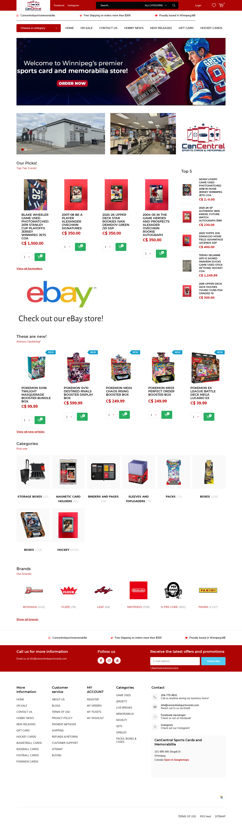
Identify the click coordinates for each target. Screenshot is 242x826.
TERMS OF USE (61, 712)
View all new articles (30, 431)
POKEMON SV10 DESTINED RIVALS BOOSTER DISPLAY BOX (78, 393)
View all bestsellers (29, 268)
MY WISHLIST (95, 718)
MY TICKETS (94, 712)
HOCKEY (68, 549)
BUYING (56, 755)
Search (174, 5)
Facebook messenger (173, 715)
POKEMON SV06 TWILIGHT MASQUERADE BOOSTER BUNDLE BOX (36, 394)
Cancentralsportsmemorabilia (38, 15)
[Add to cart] (40, 257)
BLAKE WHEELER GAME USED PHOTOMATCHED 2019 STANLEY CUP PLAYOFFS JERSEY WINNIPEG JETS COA (35, 226)
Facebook (59, 5)
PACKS (174, 496)
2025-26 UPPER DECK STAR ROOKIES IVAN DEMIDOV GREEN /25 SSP (115, 221)
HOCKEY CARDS (211, 28)
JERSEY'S (121, 701)
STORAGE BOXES (33, 496)
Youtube (117, 660)
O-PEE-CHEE (173, 607)
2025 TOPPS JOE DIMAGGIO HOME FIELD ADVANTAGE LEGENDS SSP (211, 238)
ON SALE (86, 28)
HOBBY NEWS (133, 28)
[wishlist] (214, 5)
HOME (69, 28)
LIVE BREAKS (124, 707)
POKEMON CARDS (27, 761)
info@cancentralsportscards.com (180, 705)
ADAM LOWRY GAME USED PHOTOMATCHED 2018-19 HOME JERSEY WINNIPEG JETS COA (211, 187)
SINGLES (121, 732)
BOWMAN (34, 607)
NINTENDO (138, 607)
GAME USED (123, 695)
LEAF (103, 607)
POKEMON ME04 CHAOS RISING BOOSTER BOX (119, 391)
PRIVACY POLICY (62, 718)
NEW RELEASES (161, 28)
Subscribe (213, 661)
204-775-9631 (169, 695)
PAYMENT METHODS (64, 724)
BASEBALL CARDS (27, 749)
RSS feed (205, 816)
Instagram (73, 5)
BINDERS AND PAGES (103, 499)
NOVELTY (121, 720)
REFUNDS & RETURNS (65, 736)
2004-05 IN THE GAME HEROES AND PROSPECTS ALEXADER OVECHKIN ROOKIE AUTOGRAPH (156, 225)
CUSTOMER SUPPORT (65, 743)
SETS (119, 726)
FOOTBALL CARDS (27, 755)
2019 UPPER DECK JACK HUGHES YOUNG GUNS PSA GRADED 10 (211, 288)
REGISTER (93, 699)
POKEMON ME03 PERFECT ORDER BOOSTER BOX (161, 391)
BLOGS (56, 705)
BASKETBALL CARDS (29, 743)
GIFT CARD (186, 28)
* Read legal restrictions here (164, 667)
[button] (22, 149)
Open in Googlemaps (176, 759)
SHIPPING (58, 730)
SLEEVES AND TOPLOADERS (138, 499)
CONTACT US (108, 28)
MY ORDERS (94, 705)
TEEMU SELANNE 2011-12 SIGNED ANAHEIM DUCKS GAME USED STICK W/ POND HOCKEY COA (211, 263)
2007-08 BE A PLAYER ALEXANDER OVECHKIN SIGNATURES (72, 221)
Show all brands (27, 619)
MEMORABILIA (125, 713)
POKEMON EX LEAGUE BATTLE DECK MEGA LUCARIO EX (203, 393)
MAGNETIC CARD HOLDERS (68, 499)
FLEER (68, 607)
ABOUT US (58, 699)
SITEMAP (57, 749)
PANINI (208, 607)
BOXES (209, 496)
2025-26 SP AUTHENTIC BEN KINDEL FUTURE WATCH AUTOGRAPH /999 (210, 214)
